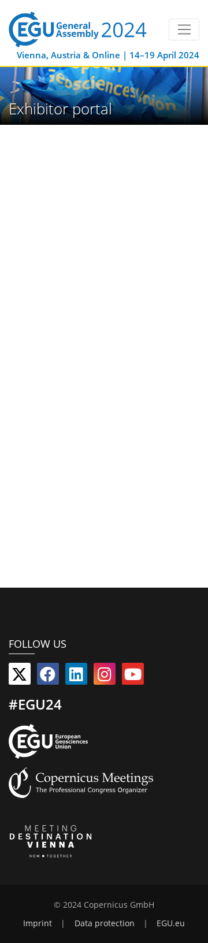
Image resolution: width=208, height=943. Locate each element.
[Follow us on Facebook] (48, 676)
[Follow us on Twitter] (20, 676)
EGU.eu (171, 923)
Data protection (105, 923)
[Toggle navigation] (184, 29)
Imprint (37, 923)
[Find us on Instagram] (105, 676)
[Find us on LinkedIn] (76, 676)
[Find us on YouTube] (133, 676)
